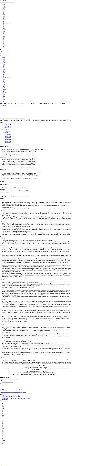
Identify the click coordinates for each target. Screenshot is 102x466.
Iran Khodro (4, 19)
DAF (4, 11)
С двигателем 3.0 (8, 136)
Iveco (2, 416)
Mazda (4, 27)
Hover (4, 17)
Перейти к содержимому (3, 0)
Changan (4, 7)
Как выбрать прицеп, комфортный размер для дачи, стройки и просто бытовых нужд (13, 397)
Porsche (4, 32)
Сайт (0, 383)
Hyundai (4, 71)
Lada (4, 76)
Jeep (3, 21)
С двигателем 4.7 (8, 135)
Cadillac (4, 6)
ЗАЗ (3, 42)
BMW (4, 59)
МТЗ (4, 98)
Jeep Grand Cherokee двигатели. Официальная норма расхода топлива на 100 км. (13, 123)
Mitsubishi (4, 29)
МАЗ (4, 44)
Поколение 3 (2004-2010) (7, 126)
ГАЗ (3, 41)
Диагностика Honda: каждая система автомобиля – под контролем (11, 396)
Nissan (2, 425)
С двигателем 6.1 (8, 139)
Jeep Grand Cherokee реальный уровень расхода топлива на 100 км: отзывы (12, 128)
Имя (1, 380)
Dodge (4, 66)
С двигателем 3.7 (8, 137)
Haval (4, 69)
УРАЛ (4, 47)
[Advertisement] (15, 455)
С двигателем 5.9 (8, 131)
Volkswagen (4, 38)
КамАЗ (4, 43)
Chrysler (4, 9)
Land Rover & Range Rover (7, 23)
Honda (4, 16)
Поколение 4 (5, 140)
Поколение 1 (5, 129)
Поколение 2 (5, 132)
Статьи (3, 443)
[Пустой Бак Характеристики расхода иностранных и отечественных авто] (7, 2)
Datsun (4, 12)
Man (4, 26)
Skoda (2, 430)
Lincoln (4, 79)
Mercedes (4, 81)
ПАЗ (4, 99)
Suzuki (4, 37)
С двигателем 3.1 (8, 133)
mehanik (4, 105)
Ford (4, 14)
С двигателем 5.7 (8, 138)
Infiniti (4, 18)
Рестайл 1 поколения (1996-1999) (8, 125)
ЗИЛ (4, 96)
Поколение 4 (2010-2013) (7, 127)
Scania (4, 33)
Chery (4, 61)
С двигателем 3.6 (8, 141)
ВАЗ (4, 94)
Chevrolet (4, 8)
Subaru (4, 36)
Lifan (2, 421)
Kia (3, 22)
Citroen (2, 407)
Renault (4, 86)
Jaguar (4, 74)
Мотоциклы (5, 101)
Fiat (3, 13)
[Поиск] (0, 49)
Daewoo (4, 64)
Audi (2, 402)
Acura (4, 4)
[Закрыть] (1, 52)
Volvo (4, 39)
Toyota (4, 91)
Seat (3, 34)
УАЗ (3, 46)
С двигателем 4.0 (8, 130)
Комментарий (2, 389)
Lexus (4, 24)
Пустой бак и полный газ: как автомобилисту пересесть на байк (10, 395)
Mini (4, 28)
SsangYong (4, 89)
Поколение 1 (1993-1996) (7, 124)
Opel (4, 84)
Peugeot (4, 31)
